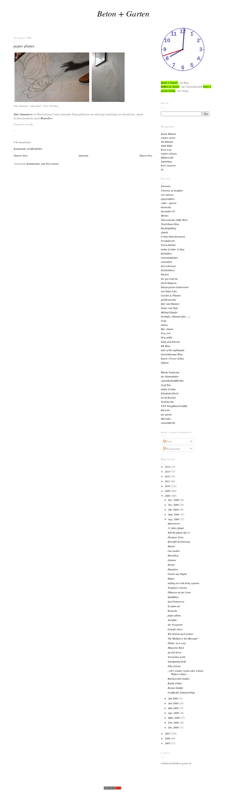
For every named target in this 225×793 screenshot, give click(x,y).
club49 (164, 232)
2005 (168, 743)
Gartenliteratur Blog (172, 354)
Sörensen (166, 186)
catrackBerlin (168, 422)
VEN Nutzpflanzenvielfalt (174, 406)
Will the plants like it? (179, 532)
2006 (168, 738)
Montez (165, 215)
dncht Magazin (168, 283)
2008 (168, 495)
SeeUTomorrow (176, 601)
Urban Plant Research (173, 236)
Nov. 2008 (173, 504)
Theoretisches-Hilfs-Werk (174, 220)
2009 (168, 491)
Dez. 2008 (174, 500)
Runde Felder (175, 683)
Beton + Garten (123, 13)
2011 (168, 481)
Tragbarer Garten (177, 587)
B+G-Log (166, 149)
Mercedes (166, 418)
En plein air (174, 606)
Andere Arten (168, 137)
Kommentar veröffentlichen (28, 148)
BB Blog (165, 346)
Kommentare (173, 448)
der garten (166, 414)
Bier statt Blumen (170, 303)
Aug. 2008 (174, 519)
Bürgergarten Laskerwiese (175, 287)
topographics (168, 199)
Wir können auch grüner (180, 634)
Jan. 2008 (173, 727)
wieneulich (166, 262)
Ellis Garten (174, 666)
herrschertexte (168, 266)
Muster (171, 546)
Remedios (46, 118)
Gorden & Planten (171, 295)
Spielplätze (173, 597)
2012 (168, 476)
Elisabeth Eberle (169, 393)
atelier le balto (168, 389)
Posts (169, 441)
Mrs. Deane (167, 329)
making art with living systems (183, 583)
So (162, 169)
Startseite (83, 155)
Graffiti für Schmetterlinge (181, 692)
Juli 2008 (173, 698)
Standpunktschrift (177, 661)
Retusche (172, 610)
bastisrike (166, 207)
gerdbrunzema (168, 299)
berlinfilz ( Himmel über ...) (175, 316)
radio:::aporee (168, 203)
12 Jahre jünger (176, 528)
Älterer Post (145, 155)
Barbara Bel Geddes (179, 678)
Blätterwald (167, 157)
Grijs (163, 320)
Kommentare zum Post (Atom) (43, 163)
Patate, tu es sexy (176, 643)
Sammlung (166, 161)
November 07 (168, 211)
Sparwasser (174, 523)
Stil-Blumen (167, 141)
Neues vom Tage (169, 308)
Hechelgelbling (168, 228)
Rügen (171, 578)
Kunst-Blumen (168, 133)
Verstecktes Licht (176, 657)
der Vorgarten (175, 624)
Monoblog (173, 555)
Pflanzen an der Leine (179, 592)
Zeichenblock (167, 270)
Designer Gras (175, 537)
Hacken (165, 274)
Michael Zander (169, 312)
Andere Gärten (169, 153)
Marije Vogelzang (170, 372)
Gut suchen (174, 551)
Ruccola (165, 410)
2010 (168, 486)
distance (172, 560)
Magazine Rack (176, 647)
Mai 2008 (173, 708)
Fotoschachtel (168, 245)
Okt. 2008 (173, 509)
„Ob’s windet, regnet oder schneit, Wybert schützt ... (186, 672)
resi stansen (167, 194)
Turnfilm (172, 620)
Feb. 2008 (173, 722)
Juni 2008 (173, 703)
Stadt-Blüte (166, 145)
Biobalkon (166, 253)
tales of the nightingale (172, 350)
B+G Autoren (168, 165)
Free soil (165, 333)
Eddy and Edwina (170, 341)
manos (164, 325)
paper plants (24, 46)
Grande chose (175, 629)
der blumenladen (169, 376)
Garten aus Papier (177, 574)
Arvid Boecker (168, 397)
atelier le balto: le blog (172, 249)
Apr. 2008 (173, 713)
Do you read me (169, 278)
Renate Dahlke (175, 688)
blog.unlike (166, 337)
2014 (168, 466)
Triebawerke (167, 401)
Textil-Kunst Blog (170, 224)
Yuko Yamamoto (23, 114)
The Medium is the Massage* (183, 638)
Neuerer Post (20, 155)
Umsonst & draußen (172, 190)
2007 (168, 733)
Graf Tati (166, 385)
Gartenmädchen (169, 257)
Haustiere (173, 569)
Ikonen (171, 564)
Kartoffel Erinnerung (179, 541)
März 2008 (174, 717)
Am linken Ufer (169, 291)
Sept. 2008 (174, 514)
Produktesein (168, 240)
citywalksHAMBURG (172, 380)
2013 (168, 471)
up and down (174, 652)
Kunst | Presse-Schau (172, 358)
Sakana (165, 362)
